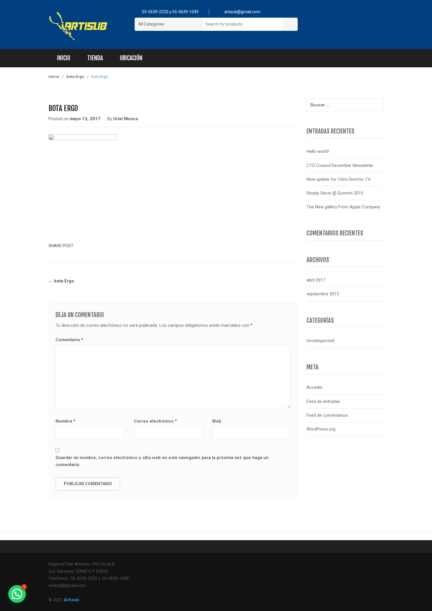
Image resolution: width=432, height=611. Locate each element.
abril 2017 (316, 280)
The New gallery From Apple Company (343, 207)
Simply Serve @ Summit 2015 (335, 193)
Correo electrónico (155, 421)
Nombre (66, 421)
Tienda (95, 58)
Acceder (315, 387)
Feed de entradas (323, 401)
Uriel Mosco (125, 118)
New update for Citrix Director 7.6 (339, 179)
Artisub (71, 599)
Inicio (63, 58)
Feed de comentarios (327, 415)
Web (216, 421)
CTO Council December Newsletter (340, 165)
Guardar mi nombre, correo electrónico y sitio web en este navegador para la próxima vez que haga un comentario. (162, 461)
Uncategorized (320, 340)
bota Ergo (75, 76)
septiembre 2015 (323, 294)
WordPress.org (321, 429)
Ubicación (131, 58)
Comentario (69, 339)
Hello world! (318, 151)
